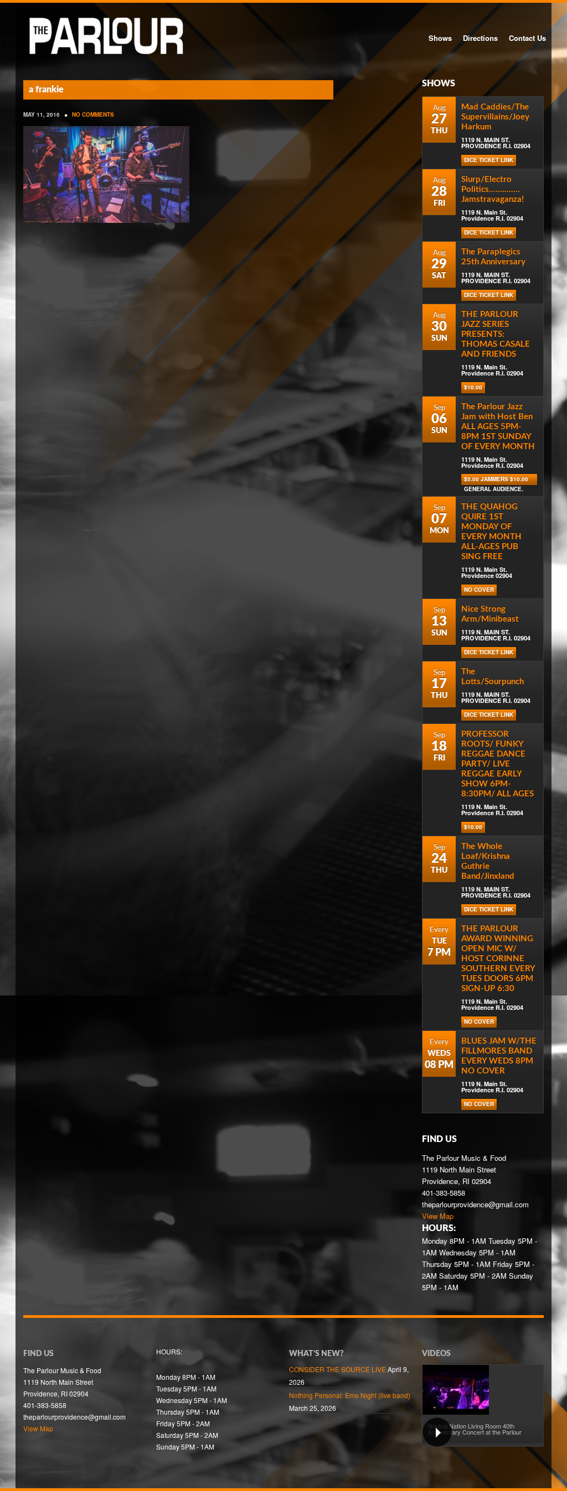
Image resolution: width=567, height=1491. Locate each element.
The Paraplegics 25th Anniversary (493, 257)
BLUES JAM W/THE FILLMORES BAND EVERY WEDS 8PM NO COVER (499, 1056)
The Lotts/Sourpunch (492, 677)
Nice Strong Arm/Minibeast (490, 614)
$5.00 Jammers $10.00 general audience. (496, 480)
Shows (440, 38)
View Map (437, 1216)
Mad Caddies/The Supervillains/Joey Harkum (495, 117)
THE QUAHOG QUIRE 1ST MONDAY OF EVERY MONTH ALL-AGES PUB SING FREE (491, 532)
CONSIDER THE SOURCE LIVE (337, 1369)
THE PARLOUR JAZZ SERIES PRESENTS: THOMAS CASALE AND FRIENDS (495, 334)
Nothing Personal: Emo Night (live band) (349, 1395)
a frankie (46, 89)
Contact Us (527, 38)
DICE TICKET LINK (488, 160)
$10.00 (473, 387)
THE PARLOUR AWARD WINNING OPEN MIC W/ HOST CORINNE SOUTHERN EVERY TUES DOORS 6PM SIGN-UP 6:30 (498, 959)
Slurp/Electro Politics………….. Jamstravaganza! (492, 189)
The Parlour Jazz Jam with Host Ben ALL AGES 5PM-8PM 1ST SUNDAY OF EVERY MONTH (498, 427)
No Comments (93, 114)
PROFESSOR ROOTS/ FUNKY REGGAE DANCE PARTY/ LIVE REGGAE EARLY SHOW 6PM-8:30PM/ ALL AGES (497, 764)
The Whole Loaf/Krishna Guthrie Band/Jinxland (487, 861)
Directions (480, 38)
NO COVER (479, 589)
